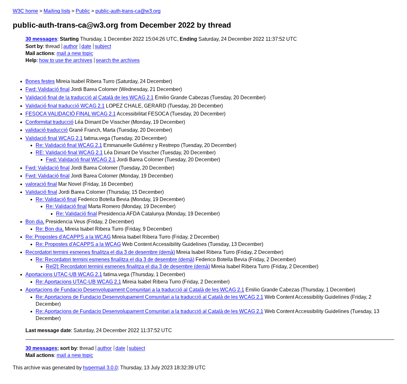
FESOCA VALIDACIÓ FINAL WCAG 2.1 (70, 113)
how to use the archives (65, 60)
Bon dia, (34, 221)
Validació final (41, 192)
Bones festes (40, 81)
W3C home (25, 11)
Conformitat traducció (49, 122)
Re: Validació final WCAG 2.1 (69, 145)
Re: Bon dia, (50, 229)
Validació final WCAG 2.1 (54, 138)
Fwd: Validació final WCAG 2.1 (80, 159)
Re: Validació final (56, 199)
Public (83, 11)
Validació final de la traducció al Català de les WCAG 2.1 (89, 97)
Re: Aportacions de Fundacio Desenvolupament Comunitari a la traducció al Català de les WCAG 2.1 (149, 297)
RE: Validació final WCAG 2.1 (69, 152)
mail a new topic (75, 53)
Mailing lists (57, 11)
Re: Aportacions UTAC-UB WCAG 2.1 (78, 281)
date (86, 46)
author (70, 46)
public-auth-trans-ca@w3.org (128, 11)
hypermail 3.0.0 (100, 367)
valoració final (41, 184)
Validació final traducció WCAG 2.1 (65, 105)
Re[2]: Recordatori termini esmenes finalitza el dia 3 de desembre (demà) (128, 266)
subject (103, 46)
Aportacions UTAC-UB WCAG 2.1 (63, 274)
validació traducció (46, 130)
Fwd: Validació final (47, 89)
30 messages (41, 39)
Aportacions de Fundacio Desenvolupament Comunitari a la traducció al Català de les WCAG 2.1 (134, 289)
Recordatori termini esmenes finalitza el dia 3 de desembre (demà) (100, 252)
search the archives (118, 60)
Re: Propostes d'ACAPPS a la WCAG (68, 237)
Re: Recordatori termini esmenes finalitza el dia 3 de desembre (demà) (115, 259)
